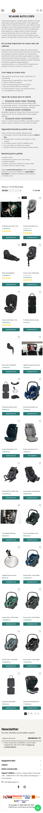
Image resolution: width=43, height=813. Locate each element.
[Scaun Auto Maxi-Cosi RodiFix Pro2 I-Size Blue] (11, 433)
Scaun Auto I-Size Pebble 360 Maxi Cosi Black (31, 660)
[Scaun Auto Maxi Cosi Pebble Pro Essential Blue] (32, 390)
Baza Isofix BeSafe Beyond (8, 273)
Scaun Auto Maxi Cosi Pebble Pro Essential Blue (31, 407)
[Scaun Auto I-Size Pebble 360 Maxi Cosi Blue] (32, 559)
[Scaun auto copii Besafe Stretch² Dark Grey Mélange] (32, 475)
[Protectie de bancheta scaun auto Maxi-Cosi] (32, 303)
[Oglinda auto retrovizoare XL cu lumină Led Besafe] (32, 348)
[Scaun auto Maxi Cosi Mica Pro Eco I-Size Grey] (32, 209)
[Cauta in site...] (38, 10)
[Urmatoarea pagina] (38, 713)
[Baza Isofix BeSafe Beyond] (11, 256)
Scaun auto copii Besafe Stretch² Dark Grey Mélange (31, 491)
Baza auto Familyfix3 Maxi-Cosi (9, 365)
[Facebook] (18, 787)
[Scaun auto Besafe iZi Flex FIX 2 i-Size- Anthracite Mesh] (32, 685)
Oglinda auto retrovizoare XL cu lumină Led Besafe (32, 365)
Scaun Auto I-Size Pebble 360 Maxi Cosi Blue (31, 575)
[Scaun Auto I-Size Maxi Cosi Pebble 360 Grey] (11, 643)
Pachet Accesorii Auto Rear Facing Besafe (9, 407)
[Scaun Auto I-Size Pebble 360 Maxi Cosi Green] (11, 601)
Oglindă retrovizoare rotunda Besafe (9, 575)
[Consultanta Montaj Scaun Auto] (11, 517)
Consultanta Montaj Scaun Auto (8, 533)
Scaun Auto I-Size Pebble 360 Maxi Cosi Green (10, 617)
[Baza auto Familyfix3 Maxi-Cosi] (11, 348)
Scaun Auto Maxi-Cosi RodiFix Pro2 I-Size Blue (10, 449)
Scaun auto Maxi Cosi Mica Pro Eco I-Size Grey (31, 226)
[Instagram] (24, 787)
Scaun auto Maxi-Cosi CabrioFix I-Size (30, 533)
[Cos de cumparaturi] (41, 10)
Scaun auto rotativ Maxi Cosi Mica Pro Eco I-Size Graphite (31, 273)
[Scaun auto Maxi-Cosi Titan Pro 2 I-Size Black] (11, 303)
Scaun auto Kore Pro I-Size (31, 449)
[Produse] (3, 11)
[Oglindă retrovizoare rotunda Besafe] (11, 559)
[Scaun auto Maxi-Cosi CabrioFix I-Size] (32, 517)
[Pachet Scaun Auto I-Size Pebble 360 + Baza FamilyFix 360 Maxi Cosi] (11, 209)
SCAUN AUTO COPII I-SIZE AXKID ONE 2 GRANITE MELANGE (10, 491)
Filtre (37, 190)
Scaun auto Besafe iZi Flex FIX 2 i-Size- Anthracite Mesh (32, 702)
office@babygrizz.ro (11, 782)
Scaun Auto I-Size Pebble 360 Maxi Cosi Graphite (31, 617)
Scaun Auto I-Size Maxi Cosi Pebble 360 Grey (9, 660)
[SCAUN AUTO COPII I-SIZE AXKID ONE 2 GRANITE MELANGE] (11, 475)
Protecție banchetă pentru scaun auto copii (10, 702)
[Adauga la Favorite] (18, 198)
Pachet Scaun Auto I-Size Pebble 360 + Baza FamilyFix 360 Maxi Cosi (10, 226)
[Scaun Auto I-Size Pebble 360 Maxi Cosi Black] (32, 643)
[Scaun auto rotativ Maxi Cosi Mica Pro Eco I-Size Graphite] (32, 256)
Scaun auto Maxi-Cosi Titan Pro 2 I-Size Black (9, 320)
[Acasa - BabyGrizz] (13, 11)
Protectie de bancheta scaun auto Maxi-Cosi (31, 320)
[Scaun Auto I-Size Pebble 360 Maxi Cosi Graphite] (32, 601)
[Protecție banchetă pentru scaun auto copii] (11, 685)
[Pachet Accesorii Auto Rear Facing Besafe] (11, 390)
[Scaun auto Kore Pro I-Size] (32, 433)
